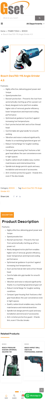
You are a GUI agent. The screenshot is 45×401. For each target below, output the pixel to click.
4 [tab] (25, 391)
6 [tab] (29, 391)
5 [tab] (27, 391)
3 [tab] (22, 391)
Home (3, 31)
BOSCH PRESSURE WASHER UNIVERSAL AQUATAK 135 (9, 350)
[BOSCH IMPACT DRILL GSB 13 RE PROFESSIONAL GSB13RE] (33, 364)
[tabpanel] (11, 363)
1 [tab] (17, 391)
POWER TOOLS (13, 31)
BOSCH (25, 31)
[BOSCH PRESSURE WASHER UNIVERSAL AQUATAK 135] (11, 365)
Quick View (11, 372)
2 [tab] (20, 391)
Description (7, 215)
